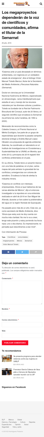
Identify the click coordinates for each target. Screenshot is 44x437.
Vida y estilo (17, 427)
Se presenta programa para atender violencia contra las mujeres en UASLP (27, 358)
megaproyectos (8, 241)
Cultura (22, 422)
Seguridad (5, 427)
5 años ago (19, 378)
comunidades (23, 237)
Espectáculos (6, 424)
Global (19, 419)
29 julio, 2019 (6, 43)
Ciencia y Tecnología (9, 422)
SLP (3, 419)
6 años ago (19, 364)
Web (4, 331)
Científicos (11, 237)
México (19, 241)
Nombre (6, 309)
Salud (26, 424)
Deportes (32, 422)
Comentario (7, 278)
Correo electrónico (10, 320)
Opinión (18, 424)
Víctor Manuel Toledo (10, 244)
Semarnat (28, 241)
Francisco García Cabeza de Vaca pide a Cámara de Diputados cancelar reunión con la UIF (26, 372)
